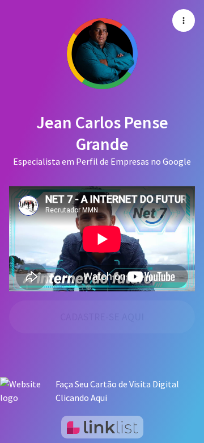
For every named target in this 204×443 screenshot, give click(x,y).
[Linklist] (102, 427)
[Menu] (183, 20)
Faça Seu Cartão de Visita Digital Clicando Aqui (117, 390)
